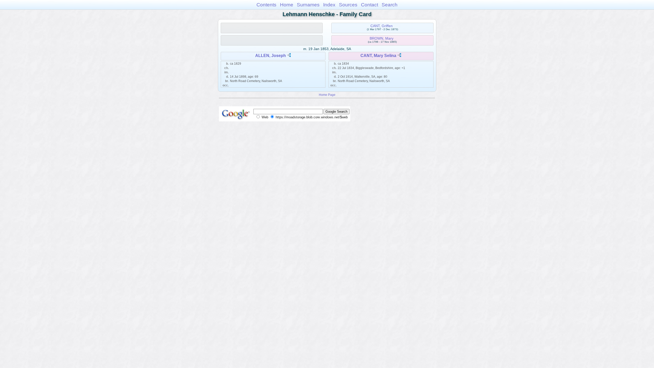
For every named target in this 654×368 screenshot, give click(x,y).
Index (329, 4)
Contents (266, 4)
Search (390, 4)
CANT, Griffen (381, 26)
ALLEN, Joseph (270, 55)
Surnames (308, 4)
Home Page (327, 94)
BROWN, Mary (381, 38)
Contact (369, 4)
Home (286, 4)
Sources (348, 4)
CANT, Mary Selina (378, 55)
